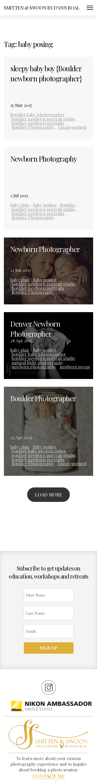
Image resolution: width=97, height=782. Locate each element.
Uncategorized (72, 127)
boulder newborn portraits (38, 123)
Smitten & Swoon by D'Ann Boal (42, 7)
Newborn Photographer (45, 249)
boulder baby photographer (37, 114)
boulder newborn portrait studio (43, 119)
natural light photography (37, 362)
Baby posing (44, 205)
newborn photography (34, 367)
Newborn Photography (43, 158)
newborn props (75, 367)
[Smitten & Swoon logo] (48, 734)
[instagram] (48, 687)
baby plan (19, 205)
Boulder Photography (33, 127)
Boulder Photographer (43, 398)
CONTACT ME (48, 776)
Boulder (68, 205)
